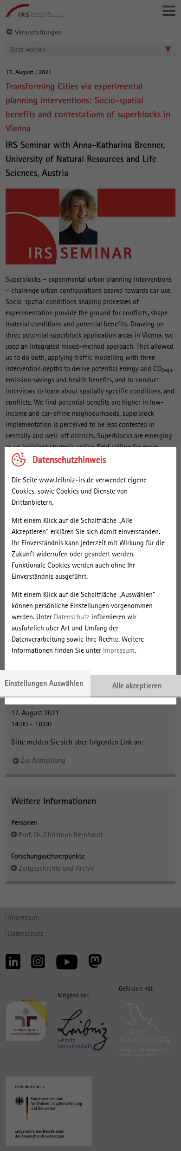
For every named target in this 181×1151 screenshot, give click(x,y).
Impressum (119, 650)
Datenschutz (72, 616)
